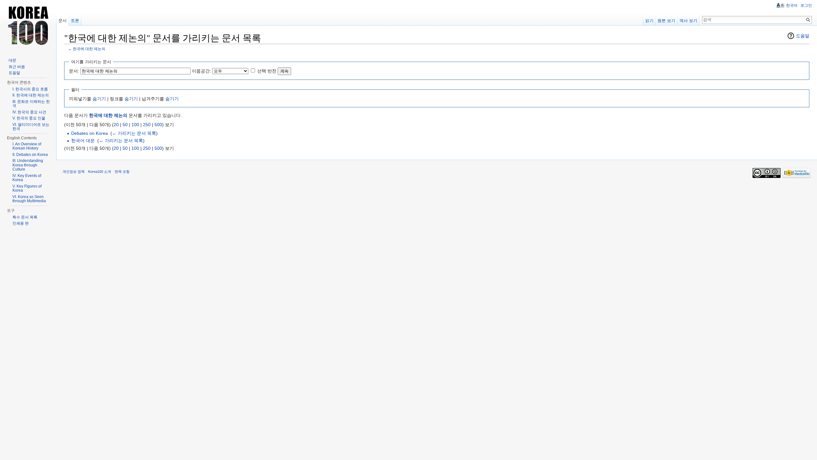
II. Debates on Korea (30, 154)
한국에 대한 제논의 (89, 49)
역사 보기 (688, 20)
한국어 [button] (792, 5)
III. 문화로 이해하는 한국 (31, 103)
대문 (12, 60)
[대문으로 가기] (28, 25)
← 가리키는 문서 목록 (134, 133)
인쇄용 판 (20, 223)
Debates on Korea (89, 133)
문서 (62, 20)
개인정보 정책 (74, 171)
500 (158, 124)
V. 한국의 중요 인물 (28, 118)
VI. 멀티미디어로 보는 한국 (30, 126)
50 (125, 124)
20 (116, 124)
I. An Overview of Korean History (26, 146)
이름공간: (201, 70)
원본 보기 (666, 20)
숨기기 (99, 98)
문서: (74, 70)
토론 (75, 20)
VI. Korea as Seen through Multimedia (29, 199)
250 (147, 124)
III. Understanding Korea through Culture (27, 165)
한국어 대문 (83, 140)
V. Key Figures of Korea (26, 188)
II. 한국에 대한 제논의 (30, 95)
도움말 (802, 35)
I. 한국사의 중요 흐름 (30, 89)
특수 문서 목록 (24, 217)
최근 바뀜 (17, 67)
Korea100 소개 (99, 171)
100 (135, 124)
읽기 (649, 20)
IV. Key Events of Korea (26, 177)
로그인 (806, 5)
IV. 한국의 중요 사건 (29, 112)
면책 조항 (122, 171)
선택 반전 (266, 70)
